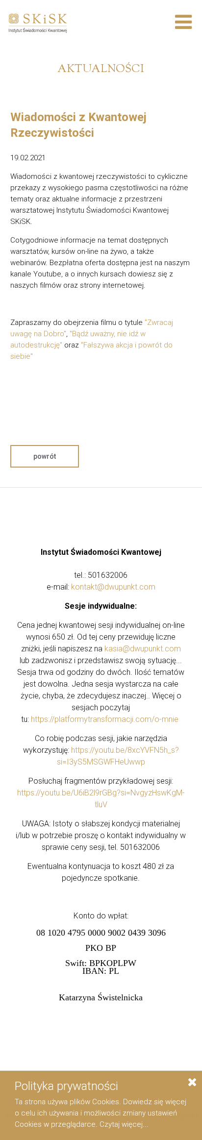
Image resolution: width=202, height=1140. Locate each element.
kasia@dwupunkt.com (142, 648)
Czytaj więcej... (124, 1124)
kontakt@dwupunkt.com (113, 587)
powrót (44, 456)
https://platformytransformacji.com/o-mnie (104, 719)
